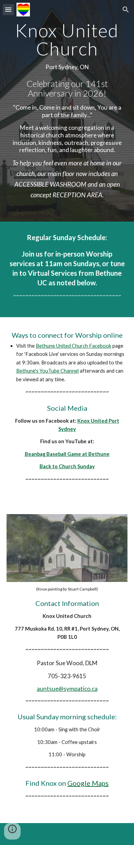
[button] (8, 9)
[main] (67, 110)
